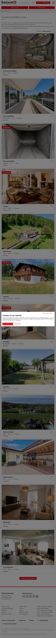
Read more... (18, 320)
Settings (17, 323)
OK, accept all (7, 323)
